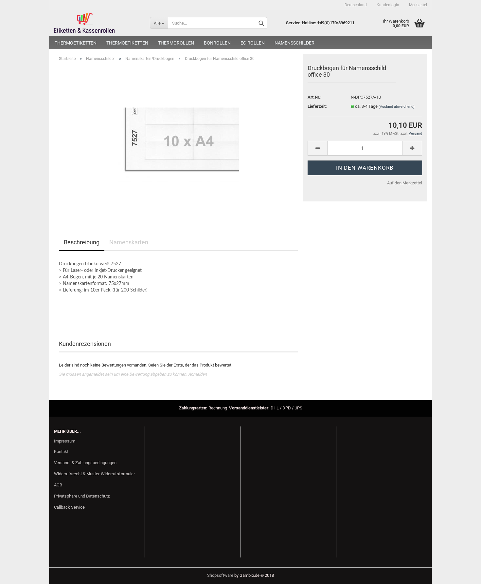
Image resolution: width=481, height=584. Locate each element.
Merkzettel (418, 5)
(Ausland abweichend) (397, 106)
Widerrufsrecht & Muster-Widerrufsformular (94, 473)
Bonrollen (217, 43)
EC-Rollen (252, 43)
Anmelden (197, 374)
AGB (58, 484)
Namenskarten (128, 242)
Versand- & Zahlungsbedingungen (85, 462)
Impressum (64, 441)
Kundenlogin (388, 5)
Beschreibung (81, 242)
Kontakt (61, 451)
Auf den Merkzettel (404, 182)
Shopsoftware (220, 575)
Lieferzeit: (317, 106)
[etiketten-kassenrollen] (97, 23)
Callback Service (69, 507)
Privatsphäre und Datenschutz (82, 496)
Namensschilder (294, 43)
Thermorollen (176, 43)
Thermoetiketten (76, 43)
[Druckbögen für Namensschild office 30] (178, 140)
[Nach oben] (463, 574)
